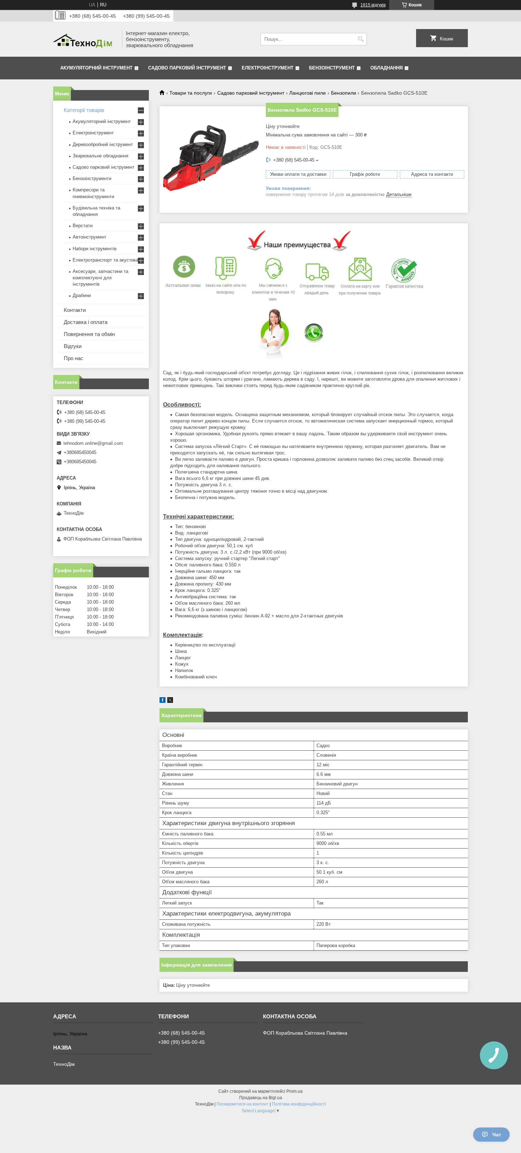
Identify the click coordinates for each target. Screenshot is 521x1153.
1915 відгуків (373, 4)
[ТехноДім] (85, 39)
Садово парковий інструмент (187, 68)
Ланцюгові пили (307, 93)
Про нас (73, 358)
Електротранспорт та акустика (105, 260)
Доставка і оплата (85, 322)
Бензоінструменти (92, 178)
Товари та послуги (190, 93)
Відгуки (73, 346)
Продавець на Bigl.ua (260, 1097)
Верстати (83, 225)
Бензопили (343, 93)
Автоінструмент (89, 237)
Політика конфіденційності (299, 1104)
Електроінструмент (267, 68)
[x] (170, 701)
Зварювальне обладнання (100, 155)
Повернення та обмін (89, 334)
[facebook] (162, 701)
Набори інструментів (95, 248)
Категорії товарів (84, 110)
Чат (496, 1134)
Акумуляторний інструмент (96, 68)
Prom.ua (294, 1091)
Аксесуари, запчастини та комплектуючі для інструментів (100, 278)
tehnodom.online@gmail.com (93, 443)
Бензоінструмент (332, 68)
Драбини (82, 295)
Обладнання (386, 68)
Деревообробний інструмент (103, 144)
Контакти (75, 310)
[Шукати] (360, 39)
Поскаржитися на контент (243, 1104)
